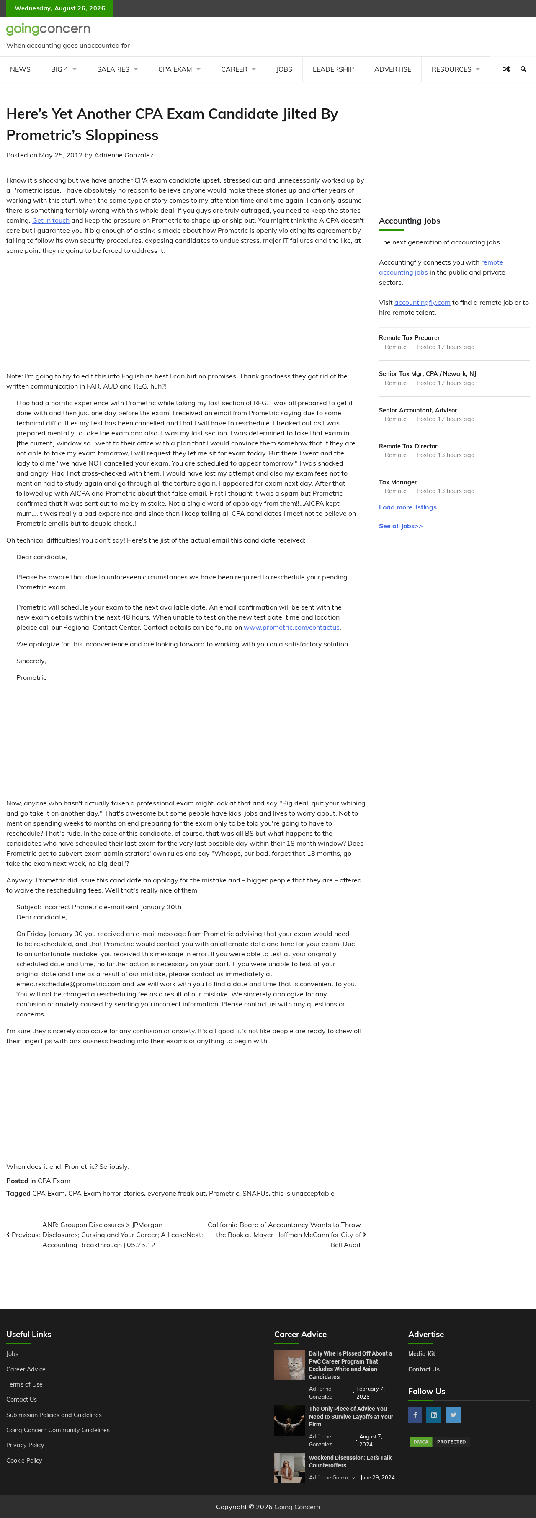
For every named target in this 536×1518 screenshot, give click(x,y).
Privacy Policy (25, 1445)
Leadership (333, 69)
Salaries (113, 69)
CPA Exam (175, 69)
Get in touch (51, 220)
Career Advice (26, 1369)
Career (234, 69)
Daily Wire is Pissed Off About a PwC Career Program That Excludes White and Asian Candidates (350, 1365)
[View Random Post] (506, 69)
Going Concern (297, 1507)
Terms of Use (24, 1384)
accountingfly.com (422, 302)
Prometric (224, 1193)
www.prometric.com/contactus (292, 627)
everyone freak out (176, 1193)
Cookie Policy (24, 1460)
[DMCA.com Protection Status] (439, 1445)
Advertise (392, 69)
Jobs (284, 69)
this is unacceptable (303, 1193)
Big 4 (59, 69)
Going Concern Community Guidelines (58, 1430)
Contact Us (21, 1399)
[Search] (523, 69)
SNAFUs (255, 1193)
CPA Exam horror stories (106, 1193)
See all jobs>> (401, 526)
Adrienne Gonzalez (123, 155)
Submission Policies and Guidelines (54, 1415)
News (20, 69)
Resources (452, 69)
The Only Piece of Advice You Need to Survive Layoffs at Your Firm (351, 1416)
